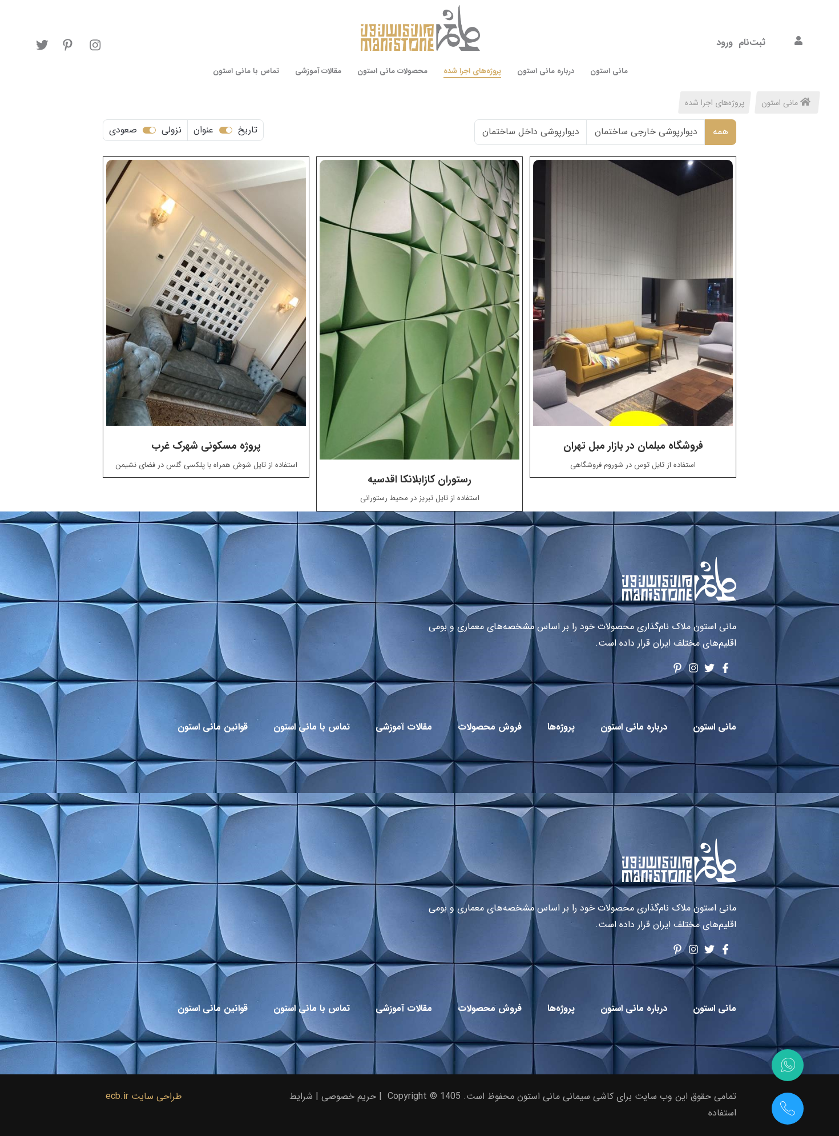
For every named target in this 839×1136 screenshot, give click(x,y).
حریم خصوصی (348, 1096)
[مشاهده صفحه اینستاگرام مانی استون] (693, 670)
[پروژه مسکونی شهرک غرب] (206, 293)
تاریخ (247, 130)
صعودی (123, 130)
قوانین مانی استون (211, 727)
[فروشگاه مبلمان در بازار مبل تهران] (633, 293)
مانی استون (780, 102)
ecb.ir (117, 1096)
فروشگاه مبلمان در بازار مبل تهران (633, 446)
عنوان (203, 130)
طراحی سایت (156, 1096)
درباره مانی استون (632, 727)
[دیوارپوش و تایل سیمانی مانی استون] (420, 28)
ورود (724, 42)
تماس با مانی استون (310, 727)
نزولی (171, 130)
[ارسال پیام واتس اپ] (788, 1065)
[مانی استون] (679, 579)
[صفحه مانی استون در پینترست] (69, 45)
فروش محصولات (488, 727)
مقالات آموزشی (402, 727)
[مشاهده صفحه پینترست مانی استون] (677, 670)
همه (720, 131)
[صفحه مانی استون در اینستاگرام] (95, 45)
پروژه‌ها (559, 727)
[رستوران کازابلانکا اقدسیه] (419, 310)
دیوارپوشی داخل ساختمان (530, 131)
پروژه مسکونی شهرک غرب (206, 446)
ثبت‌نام (752, 42)
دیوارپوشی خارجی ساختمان (646, 131)
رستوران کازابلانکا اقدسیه (419, 480)
